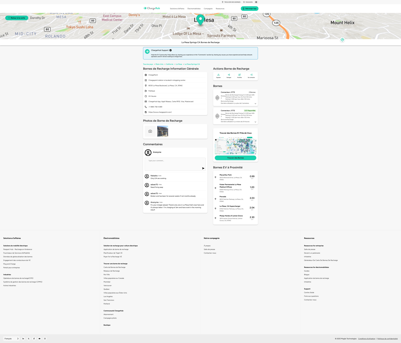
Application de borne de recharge (116, 249)
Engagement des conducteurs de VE (16, 260)
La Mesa (179, 64)
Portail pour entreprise (11, 268)
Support (307, 289)
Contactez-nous (210, 253)
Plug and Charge (9, 264)
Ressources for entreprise (314, 246)
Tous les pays (148, 64)
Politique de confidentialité (387, 339)
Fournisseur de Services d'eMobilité (16, 253)
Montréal (107, 282)
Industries (7, 275)
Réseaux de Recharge (112, 271)
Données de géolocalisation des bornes (17, 257)
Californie (169, 64)
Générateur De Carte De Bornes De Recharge (321, 260)
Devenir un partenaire (312, 253)
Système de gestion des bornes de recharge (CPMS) (22, 282)
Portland (107, 304)
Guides (306, 271)
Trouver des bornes (232, 2)
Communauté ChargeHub (113, 311)
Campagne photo (110, 318)
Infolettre (307, 257)
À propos (207, 246)
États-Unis (159, 64)
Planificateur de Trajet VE (113, 253)
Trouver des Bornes (235, 158)
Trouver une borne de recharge (115, 264)
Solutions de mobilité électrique (15, 246)
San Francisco (109, 300)
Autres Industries (9, 285)
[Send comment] (203, 168)
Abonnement (108, 314)
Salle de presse (209, 249)
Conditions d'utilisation (366, 339)
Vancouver (108, 285)
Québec (107, 289)
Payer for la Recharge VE (113, 257)
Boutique (107, 325)
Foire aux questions (311, 296)
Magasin (249, 2)
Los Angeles (108, 296)
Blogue (306, 275)
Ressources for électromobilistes (316, 267)
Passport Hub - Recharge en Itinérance (17, 249)
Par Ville (107, 275)
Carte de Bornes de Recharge (114, 267)
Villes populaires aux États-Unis (115, 293)
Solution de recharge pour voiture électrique (121, 246)
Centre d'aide (309, 292)
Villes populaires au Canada (114, 278)
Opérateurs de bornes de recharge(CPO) (18, 278)
